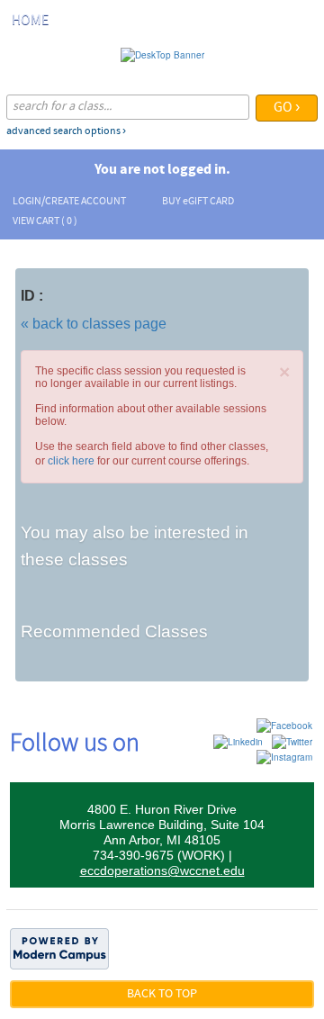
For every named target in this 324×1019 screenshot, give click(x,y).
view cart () (45, 221)
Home (30, 21)
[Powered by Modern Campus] (59, 948)
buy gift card (198, 201)
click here (71, 461)
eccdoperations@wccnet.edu (162, 870)
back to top (162, 994)
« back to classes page (93, 323)
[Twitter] (292, 741)
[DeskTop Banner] (162, 54)
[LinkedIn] (238, 741)
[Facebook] (284, 724)
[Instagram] (284, 756)
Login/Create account (69, 201)
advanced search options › (66, 131)
